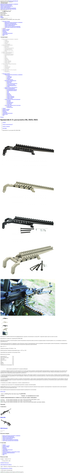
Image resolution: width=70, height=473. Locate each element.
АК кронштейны (7, 66)
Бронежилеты (7, 46)
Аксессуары (7, 42)
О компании (5, 32)
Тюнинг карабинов (10, 96)
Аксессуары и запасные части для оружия (12, 27)
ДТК (8, 91)
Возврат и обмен (6, 30)
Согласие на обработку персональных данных (11, 451)
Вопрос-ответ (5, 34)
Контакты (4, 31)
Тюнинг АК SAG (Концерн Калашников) (12, 26)
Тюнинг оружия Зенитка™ (10, 25)
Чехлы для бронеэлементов (12, 83)
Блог (3, 35)
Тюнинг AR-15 (7, 62)
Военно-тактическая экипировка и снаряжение (13, 22)
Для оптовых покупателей (7, 33)
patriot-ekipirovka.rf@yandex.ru (6, 464)
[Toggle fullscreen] (3, 430)
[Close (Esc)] (0, 430)
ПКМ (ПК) (3, 417)
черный (2, 393)
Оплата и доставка (6, 29)
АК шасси (6, 65)
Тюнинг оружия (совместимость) (11, 24)
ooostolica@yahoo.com (4, 462)
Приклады (9, 94)
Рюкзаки (6, 43)
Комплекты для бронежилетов (10, 23)
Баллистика (9, 82)
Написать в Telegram (8, 468)
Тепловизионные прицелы (12, 89)
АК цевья (6, 64)
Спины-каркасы (7, 44)
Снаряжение (7, 41)
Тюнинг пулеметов (10, 97)
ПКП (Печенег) (4, 428)
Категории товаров (6, 21)
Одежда (6, 40)
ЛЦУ (8, 92)
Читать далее (2, 391)
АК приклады (7, 67)
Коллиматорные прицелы (12, 90)
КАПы (8, 86)
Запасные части (7, 71)
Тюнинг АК (9, 95)
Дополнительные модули (11, 85)
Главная (4, 28)
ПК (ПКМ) (5, 128)
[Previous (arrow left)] (0, 431)
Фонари (8, 93)
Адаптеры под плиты (11, 84)
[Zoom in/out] (4, 430)
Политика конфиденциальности (9, 452)
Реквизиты (5, 453)
